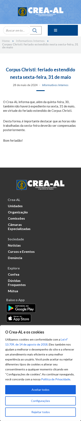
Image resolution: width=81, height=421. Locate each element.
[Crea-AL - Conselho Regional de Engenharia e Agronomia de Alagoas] (40, 12)
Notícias (14, 245)
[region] (40, 373)
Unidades (15, 206)
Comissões (16, 218)
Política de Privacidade (55, 379)
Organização (18, 212)
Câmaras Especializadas (19, 227)
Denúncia (15, 258)
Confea (13, 274)
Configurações (40, 401)
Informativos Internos (30, 40)
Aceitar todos (40, 389)
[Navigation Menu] (63, 30)
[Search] (36, 30)
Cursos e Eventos (21, 251)
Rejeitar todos (40, 412)
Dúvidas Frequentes (17, 283)
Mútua (13, 291)
